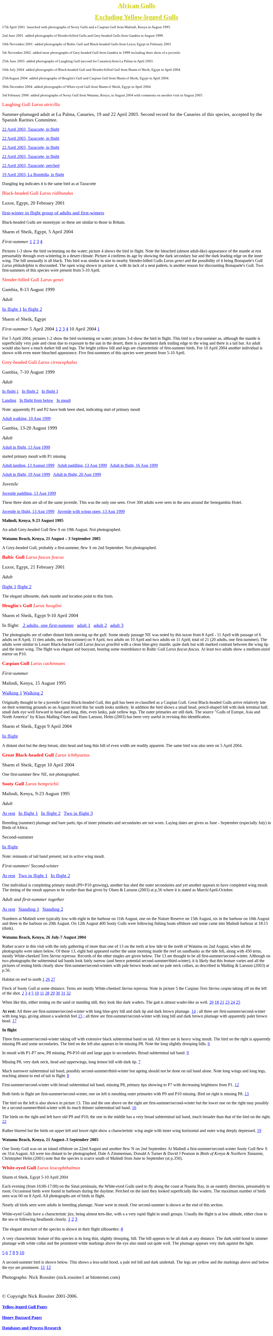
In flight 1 (10, 391)
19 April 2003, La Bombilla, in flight (33, 174)
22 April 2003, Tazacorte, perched (30, 165)
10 (37, 993)
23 (227, 1002)
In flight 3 (50, 391)
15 (80, 1016)
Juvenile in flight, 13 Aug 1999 (28, 511)
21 (222, 1002)
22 (4, 1121)
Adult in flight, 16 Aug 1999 (134, 465)
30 (58, 993)
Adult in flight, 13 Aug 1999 (26, 447)
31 (63, 993)
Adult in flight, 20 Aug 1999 (77, 474)
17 (14, 1021)
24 (233, 1002)
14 (193, 1011)
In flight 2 (30, 391)
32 (68, 993)
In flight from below (36, 400)
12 (237, 1084)
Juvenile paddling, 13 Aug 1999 (29, 493)
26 (48, 979)
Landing (9, 400)
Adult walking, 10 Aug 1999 (26, 418)
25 (238, 1002)
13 (246, 1094)
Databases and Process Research (31, 1328)
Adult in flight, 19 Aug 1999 (26, 474)
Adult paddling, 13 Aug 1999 (82, 465)
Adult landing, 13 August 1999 (28, 465)
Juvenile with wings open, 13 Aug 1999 (91, 511)
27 (53, 979)
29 (52, 993)
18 (217, 1002)
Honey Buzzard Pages (22, 1317)
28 (47, 993)
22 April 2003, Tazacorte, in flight (30, 129)
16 (134, 1107)
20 (211, 1002)
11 (42, 993)
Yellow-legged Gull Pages (24, 1307)
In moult (64, 400)
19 (259, 1130)
